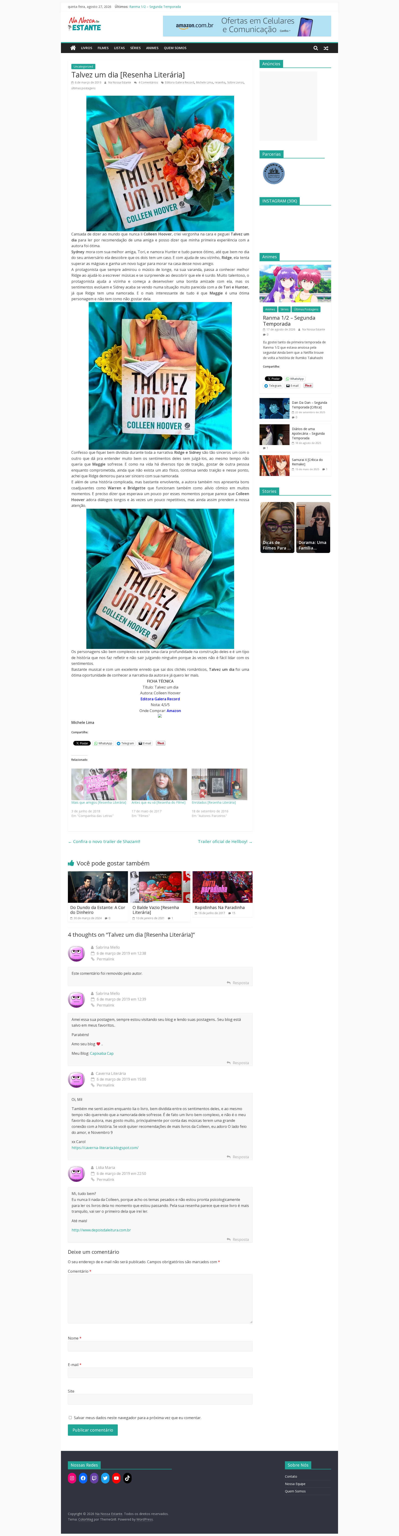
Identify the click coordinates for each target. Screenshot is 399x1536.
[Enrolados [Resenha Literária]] (219, 784)
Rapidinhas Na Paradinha (220, 907)
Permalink (105, 959)
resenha (220, 82)
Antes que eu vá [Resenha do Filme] (158, 802)
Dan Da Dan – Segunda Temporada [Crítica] (309, 404)
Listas (119, 48)
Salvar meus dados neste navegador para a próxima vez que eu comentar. (137, 1417)
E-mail (75, 1364)
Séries (135, 48)
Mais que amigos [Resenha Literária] (98, 802)
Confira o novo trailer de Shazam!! (104, 841)
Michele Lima (204, 82)
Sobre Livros (235, 82)
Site (71, 1391)
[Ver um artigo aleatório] (326, 48)
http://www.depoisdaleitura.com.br (101, 1230)
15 (233, 913)
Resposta (241, 982)
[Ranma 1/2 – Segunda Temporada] (295, 267)
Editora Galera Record (179, 82)
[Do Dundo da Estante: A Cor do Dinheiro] (98, 873)
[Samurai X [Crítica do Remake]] (275, 457)
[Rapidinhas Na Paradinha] (223, 873)
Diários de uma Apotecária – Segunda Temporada (308, 433)
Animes (152, 48)
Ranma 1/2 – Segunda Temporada (155, 6)
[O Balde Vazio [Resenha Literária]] (160, 873)
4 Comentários (148, 82)
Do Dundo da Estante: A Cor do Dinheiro (97, 910)
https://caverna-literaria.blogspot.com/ (105, 1147)
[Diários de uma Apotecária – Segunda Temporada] (275, 427)
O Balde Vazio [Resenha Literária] (156, 910)
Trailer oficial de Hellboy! (225, 841)
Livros (86, 48)
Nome (75, 1338)
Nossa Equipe (295, 1484)
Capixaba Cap (102, 1053)
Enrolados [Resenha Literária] (214, 802)
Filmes (103, 48)
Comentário (79, 1271)
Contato (291, 1476)
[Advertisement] (288, 106)
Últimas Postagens (306, 309)
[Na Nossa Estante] (73, 48)
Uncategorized (83, 66)
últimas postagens (83, 88)
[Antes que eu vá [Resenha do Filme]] (159, 784)
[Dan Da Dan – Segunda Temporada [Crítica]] (275, 400)
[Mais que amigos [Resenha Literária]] (99, 784)
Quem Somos (175, 48)
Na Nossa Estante (120, 82)
